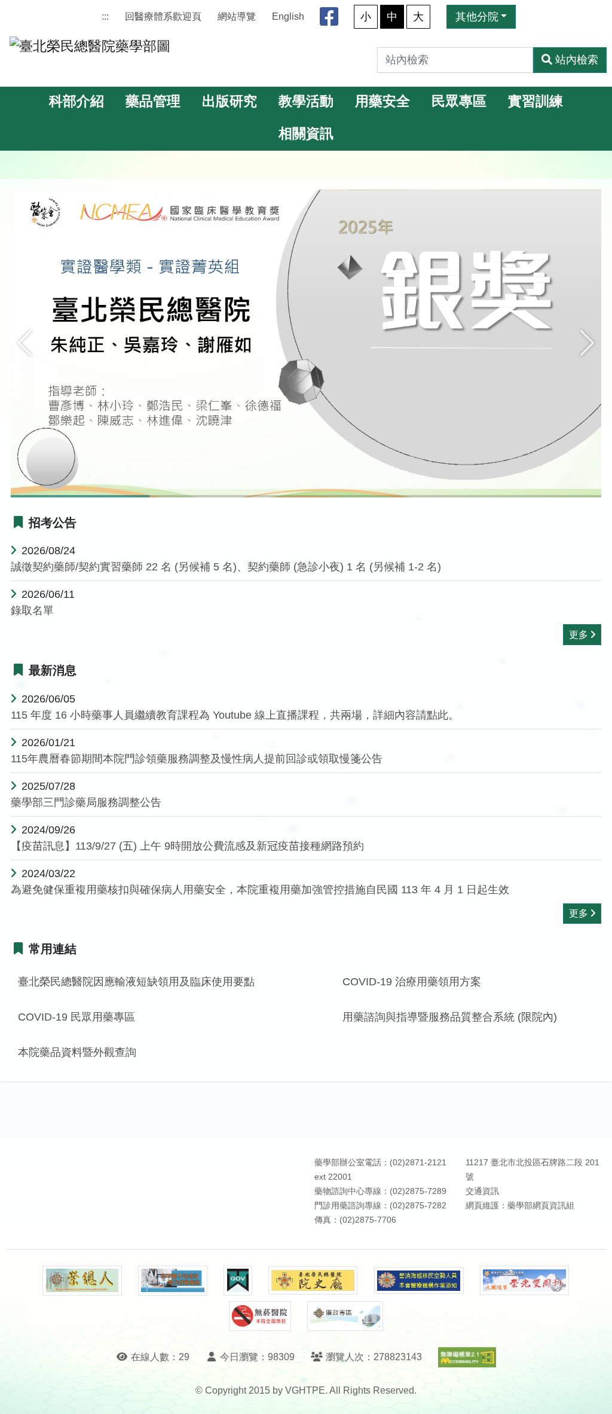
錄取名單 (32, 610)
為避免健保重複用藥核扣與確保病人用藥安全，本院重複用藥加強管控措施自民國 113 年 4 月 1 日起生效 (260, 890)
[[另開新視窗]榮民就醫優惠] (172, 1281)
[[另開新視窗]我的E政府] (238, 1281)
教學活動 (306, 101)
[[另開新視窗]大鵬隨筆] (525, 1280)
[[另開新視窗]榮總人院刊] (81, 1281)
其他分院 (476, 17)
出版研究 (229, 101)
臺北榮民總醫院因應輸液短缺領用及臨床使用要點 (136, 982)
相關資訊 (306, 133)
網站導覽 (237, 16)
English (288, 16)
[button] (25, 343)
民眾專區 (459, 101)
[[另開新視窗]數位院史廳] (313, 1280)
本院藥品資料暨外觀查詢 (77, 1052)
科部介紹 (76, 101)
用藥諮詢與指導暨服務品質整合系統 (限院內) (449, 1017)
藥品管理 (153, 101)
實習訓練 (535, 101)
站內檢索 (576, 60)
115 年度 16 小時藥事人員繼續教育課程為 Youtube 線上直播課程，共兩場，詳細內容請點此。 (235, 715)
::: (105, 16)
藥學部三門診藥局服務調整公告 (86, 802)
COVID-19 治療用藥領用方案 (411, 982)
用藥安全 (382, 101)
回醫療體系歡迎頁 (163, 16)
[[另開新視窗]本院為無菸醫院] (260, 1316)
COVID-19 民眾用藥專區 (76, 1017)
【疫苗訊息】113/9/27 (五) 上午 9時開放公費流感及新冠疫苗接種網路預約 (187, 846)
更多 (578, 635)
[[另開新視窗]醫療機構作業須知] (419, 1280)
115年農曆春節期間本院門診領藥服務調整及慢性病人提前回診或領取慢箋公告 (196, 759)
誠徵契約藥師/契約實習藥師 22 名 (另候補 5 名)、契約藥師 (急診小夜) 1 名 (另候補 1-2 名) (226, 567)
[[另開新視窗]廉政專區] (345, 1316)
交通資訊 (482, 1191)
